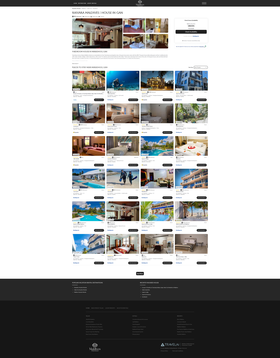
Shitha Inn (178, 158)
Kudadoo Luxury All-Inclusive (139, 326)
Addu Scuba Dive (111, 93)
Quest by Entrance (180, 93)
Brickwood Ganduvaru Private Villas (94, 324)
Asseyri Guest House (112, 126)
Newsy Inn (144, 256)
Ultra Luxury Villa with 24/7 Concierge (94, 329)
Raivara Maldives (111, 224)
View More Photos (78, 46)
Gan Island (148, 161)
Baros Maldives (180, 319)
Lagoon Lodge (145, 93)
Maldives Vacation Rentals (80, 292)
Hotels (134, 316)
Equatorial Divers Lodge (147, 224)
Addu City (89, 8)
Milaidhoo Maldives (181, 326)
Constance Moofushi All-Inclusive (140, 319)
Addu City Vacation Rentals (80, 289)
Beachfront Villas (97, 308)
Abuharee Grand (179, 191)
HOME (88, 308)
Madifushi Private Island (137, 329)
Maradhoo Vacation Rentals (80, 287)
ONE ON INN (76, 158)
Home (75, 3)
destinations (82, 3)
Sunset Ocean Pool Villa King (92, 331)
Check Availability (191, 32)
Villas (88, 316)
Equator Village (145, 158)
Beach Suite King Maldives (92, 334)
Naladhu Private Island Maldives (184, 331)
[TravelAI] (170, 344)
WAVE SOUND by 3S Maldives (182, 224)
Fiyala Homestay (179, 126)
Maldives (84, 8)
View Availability (99, 99)
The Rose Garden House (147, 126)
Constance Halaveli (181, 321)
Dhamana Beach (136, 334)
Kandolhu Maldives (181, 334)
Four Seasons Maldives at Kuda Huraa (185, 329)
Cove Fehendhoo (90, 321)
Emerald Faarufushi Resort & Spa (184, 324)
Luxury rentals (91, 3)
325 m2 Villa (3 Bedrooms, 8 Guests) (94, 326)
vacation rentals (122, 308)
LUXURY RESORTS (110, 308)
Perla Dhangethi (136, 324)
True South (75, 191)
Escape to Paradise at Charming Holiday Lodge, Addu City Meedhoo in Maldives (160, 287)
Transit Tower (76, 256)
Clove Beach (110, 191)
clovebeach (75, 126)
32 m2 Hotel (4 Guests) (137, 331)
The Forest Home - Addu (181, 256)
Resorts (179, 316)
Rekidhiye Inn (111, 256)
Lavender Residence (112, 158)
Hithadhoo (80, 96)
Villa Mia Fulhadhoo (90, 319)
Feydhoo (182, 96)
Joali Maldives (135, 321)
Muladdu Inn (144, 191)
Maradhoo (95, 8)
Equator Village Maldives (78, 224)
